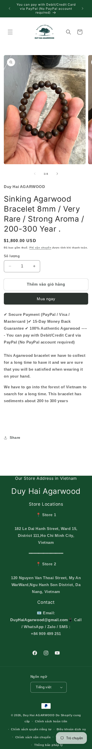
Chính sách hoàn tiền (51, 721)
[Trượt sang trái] (34, 173)
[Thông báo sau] (82, 8)
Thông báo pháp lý (48, 744)
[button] (10, 32)
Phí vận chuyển (40, 247)
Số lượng (12, 256)
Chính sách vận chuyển (33, 737)
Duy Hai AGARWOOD (39, 715)
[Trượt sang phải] (57, 173)
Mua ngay (46, 299)
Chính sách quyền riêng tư (31, 729)
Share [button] (15, 437)
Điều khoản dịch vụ (71, 729)
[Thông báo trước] (9, 8)
